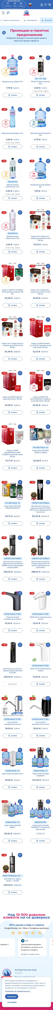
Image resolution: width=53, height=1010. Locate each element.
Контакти (18, 973)
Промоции (48, 20)
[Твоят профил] (41, 4)
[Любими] (45, 4)
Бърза (21, 6)
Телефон (7, 6)
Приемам (11, 997)
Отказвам (12, 1002)
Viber (15, 6)
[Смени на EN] (30, 4)
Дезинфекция (32, 20)
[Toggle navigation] (3, 13)
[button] (7, 12)
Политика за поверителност (17, 991)
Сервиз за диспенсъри (11, 20)
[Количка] (49, 4)
